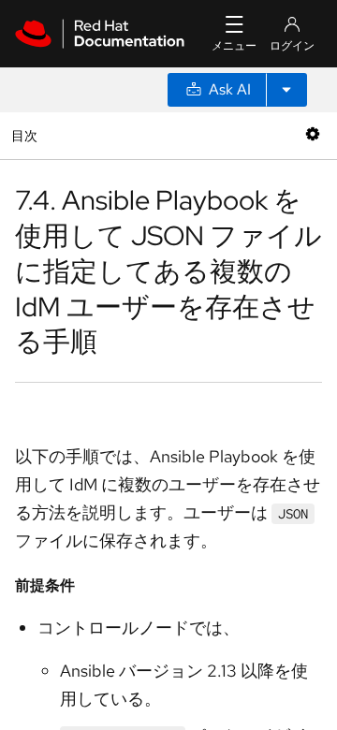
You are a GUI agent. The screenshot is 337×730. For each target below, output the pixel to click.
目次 (26, 135)
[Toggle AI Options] (286, 90)
